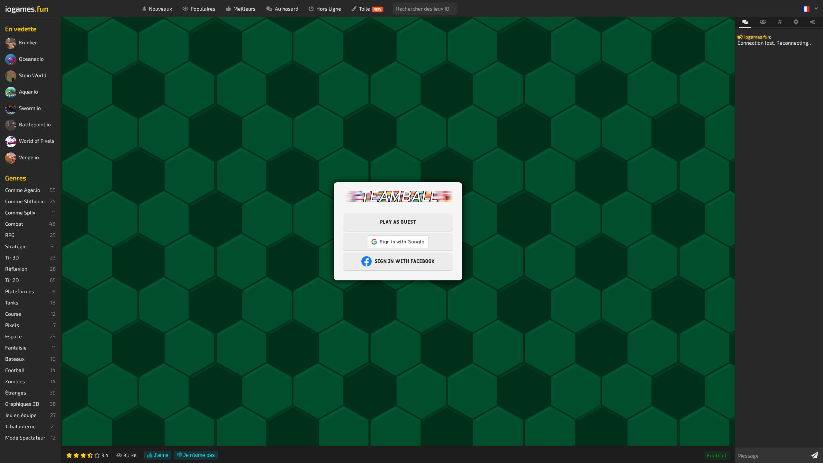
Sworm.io (30, 108)
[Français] (810, 8)
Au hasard (286, 8)
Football (717, 455)
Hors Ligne (328, 8)
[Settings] (796, 22)
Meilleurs (244, 8)
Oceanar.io (31, 59)
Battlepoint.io (35, 125)
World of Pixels (36, 141)
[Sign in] (812, 22)
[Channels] (779, 22)
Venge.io (29, 157)
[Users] (762, 22)
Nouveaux (160, 8)
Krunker (28, 43)
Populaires (203, 8)
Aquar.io (28, 92)
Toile (370, 8)
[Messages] (745, 22)
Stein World (32, 75)
